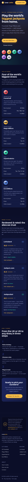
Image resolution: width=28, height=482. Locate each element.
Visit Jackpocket (9, 313)
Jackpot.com (23, 452)
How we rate (5, 467)
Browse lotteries (8, 45)
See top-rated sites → (9, 40)
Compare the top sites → (14, 396)
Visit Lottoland (8, 260)
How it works (5, 465)
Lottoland (22, 449)
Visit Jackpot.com (9, 286)
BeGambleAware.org (12, 427)
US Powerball (5, 449)
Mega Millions (5, 452)
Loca (9, 3)
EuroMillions (5, 457)
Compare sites (21, 2)
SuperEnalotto (5, 454)
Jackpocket (23, 454)
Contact (4, 469)
